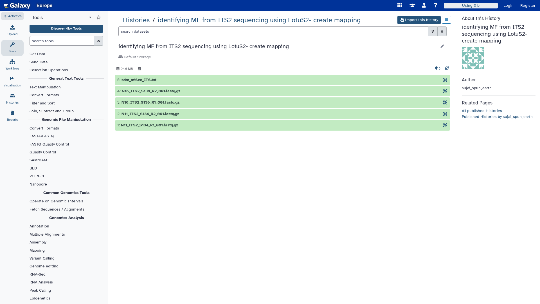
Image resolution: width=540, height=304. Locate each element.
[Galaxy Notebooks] (139, 69)
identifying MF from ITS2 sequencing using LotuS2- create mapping (259, 20)
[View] (445, 80)
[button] (12, 16)
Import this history (421, 19)
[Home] (17, 5)
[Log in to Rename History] (442, 46)
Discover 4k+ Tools (66, 28)
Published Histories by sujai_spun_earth (497, 116)
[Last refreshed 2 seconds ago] (447, 69)
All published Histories (482, 110)
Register (528, 5)
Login (508, 5)
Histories (136, 20)
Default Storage (137, 57)
